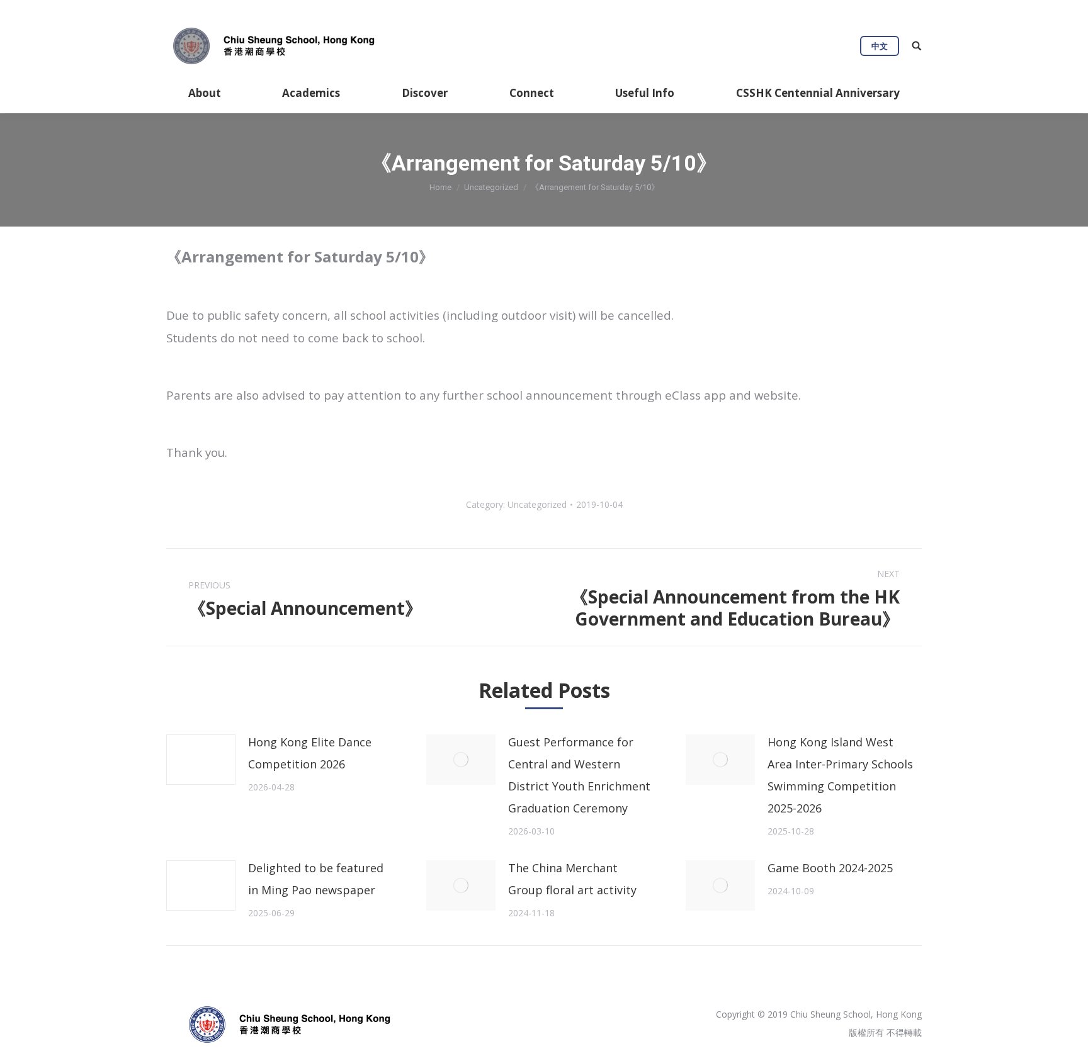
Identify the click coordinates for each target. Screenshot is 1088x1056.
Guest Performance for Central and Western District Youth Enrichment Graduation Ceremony (579, 775)
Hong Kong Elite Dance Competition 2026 (309, 753)
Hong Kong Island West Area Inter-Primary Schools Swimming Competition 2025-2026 (840, 775)
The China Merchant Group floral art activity (572, 878)
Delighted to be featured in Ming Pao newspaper (315, 878)
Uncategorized (491, 187)
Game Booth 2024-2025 (830, 867)
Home (440, 187)
